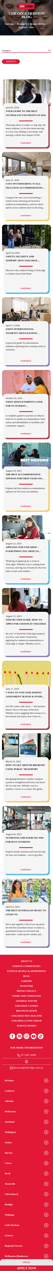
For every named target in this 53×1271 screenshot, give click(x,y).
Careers (26, 981)
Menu (26, 1262)
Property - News (26, 27)
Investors (26, 986)
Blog (26, 976)
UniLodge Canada (26, 1006)
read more (26, 143)
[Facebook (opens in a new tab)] (12, 1036)
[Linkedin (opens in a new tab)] (19, 1036)
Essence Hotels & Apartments (26, 971)
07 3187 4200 (28, 1054)
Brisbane (21, 24)
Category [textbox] (6, 50)
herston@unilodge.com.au (28, 1067)
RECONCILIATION (26, 1011)
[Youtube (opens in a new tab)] (33, 1036)
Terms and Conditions (26, 996)
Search (11, 61)
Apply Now (26, 1268)
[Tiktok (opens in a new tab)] (40, 1036)
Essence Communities (27, 966)
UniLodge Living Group (26, 1021)
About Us (26, 961)
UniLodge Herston (37, 24)
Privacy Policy (26, 991)
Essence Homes (26, 1025)
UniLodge (9, 24)
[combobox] (26, 51)
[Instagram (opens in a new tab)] (26, 1036)
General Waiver (26, 1001)
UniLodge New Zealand (26, 1016)
